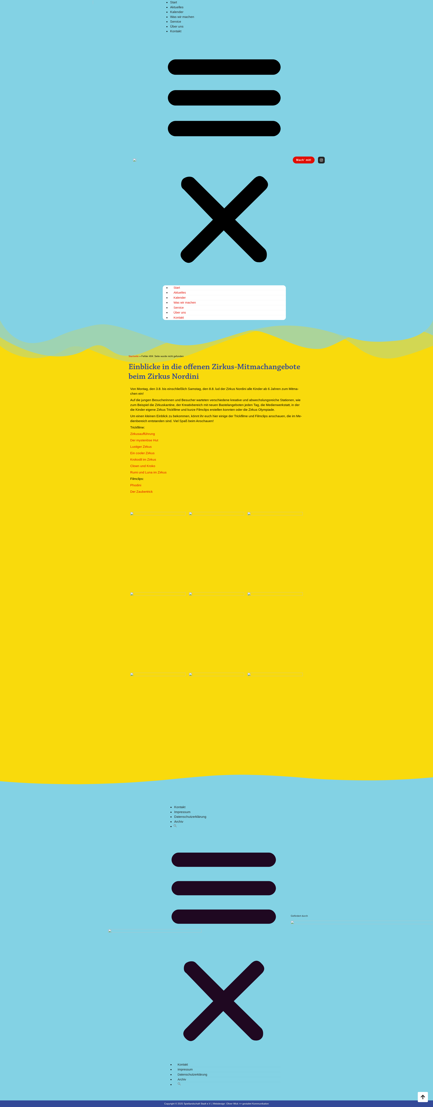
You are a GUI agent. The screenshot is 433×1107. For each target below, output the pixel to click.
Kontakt (175, 31)
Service (175, 21)
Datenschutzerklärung (190, 816)
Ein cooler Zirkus (142, 453)
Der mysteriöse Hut (144, 440)
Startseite (134, 356)
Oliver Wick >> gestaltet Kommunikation (247, 1103)
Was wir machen (182, 17)
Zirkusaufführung (142, 434)
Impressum (182, 812)
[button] (224, 158)
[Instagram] (321, 160)
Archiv (178, 821)
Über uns (177, 26)
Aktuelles (177, 7)
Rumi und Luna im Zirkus (148, 472)
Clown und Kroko (142, 466)
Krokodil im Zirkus (143, 459)
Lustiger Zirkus (141, 446)
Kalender (176, 12)
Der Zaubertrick (141, 491)
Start (177, 287)
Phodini (135, 485)
